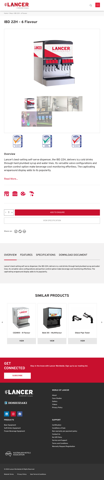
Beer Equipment (10, 425)
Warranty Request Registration (63, 446)
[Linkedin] (6, 413)
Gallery (54, 401)
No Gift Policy (57, 437)
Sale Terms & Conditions (38, 474)
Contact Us (56, 434)
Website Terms (9, 474)
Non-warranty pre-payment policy (64, 431)
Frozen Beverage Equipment (14, 431)
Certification (56, 425)
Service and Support (59, 440)
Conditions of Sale (58, 428)
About (54, 395)
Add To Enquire (57, 212)
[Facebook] (19, 413)
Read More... (11, 179)
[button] (15, 231)
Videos (54, 405)
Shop (11, 13)
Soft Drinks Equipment (12, 428)
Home (6, 13)
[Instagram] (13, 413)
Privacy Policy (57, 408)
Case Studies (57, 398)
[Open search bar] (91, 5)
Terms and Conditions (60, 443)
